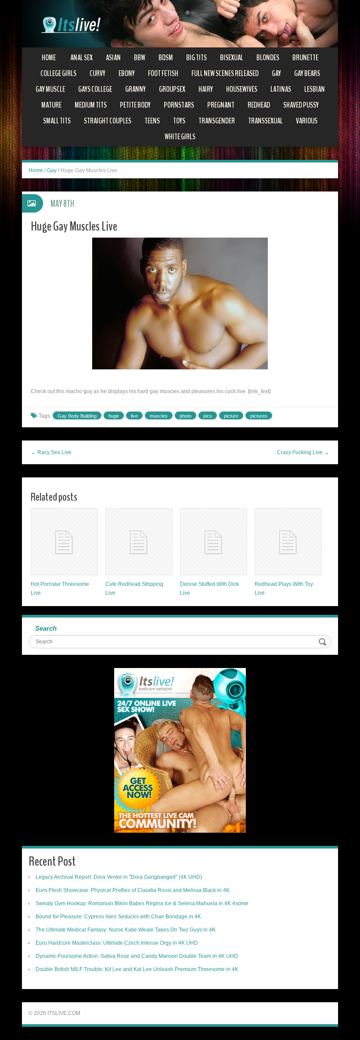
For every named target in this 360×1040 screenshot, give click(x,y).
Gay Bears (307, 73)
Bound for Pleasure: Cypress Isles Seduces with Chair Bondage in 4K (118, 917)
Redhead (259, 105)
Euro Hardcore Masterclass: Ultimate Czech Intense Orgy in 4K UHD (117, 943)
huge (113, 416)
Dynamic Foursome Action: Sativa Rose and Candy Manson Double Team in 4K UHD (137, 956)
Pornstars (179, 105)
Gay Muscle (50, 89)
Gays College (95, 89)
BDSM (165, 57)
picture (231, 416)
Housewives (241, 89)
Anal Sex (81, 57)
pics (207, 416)
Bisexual (231, 57)
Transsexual (265, 121)
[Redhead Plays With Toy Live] (288, 541)
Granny (135, 89)
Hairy (205, 89)
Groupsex (172, 89)
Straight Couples (107, 121)
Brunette (305, 57)
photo (185, 416)
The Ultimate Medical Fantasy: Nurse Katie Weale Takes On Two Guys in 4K (126, 930)
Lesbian (314, 89)
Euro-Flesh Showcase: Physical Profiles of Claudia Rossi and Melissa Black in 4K (133, 890)
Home (49, 57)
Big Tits (196, 57)
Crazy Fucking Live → (303, 452)
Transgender (216, 121)
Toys (179, 121)
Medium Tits (91, 105)
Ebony (127, 73)
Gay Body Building (77, 416)
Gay (276, 73)
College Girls (58, 73)
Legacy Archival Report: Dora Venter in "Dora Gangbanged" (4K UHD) (119, 877)
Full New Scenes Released (225, 73)
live (134, 416)
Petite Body (135, 105)
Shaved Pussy (301, 105)
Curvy (97, 73)
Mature (51, 105)
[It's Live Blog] (180, 23)
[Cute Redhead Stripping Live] (139, 541)
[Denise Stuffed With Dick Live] (213, 541)
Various (306, 121)
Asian (113, 57)
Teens (152, 121)
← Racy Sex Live (51, 452)
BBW (139, 57)
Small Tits (57, 121)
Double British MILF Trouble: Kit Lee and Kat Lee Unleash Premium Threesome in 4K (137, 969)
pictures (258, 416)
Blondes (267, 57)
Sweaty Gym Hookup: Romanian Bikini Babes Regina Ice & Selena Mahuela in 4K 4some (142, 903)
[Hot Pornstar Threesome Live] (64, 541)
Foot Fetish (163, 73)
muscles (159, 416)
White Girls (180, 136)
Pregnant (220, 105)
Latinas (280, 89)
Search (46, 628)
